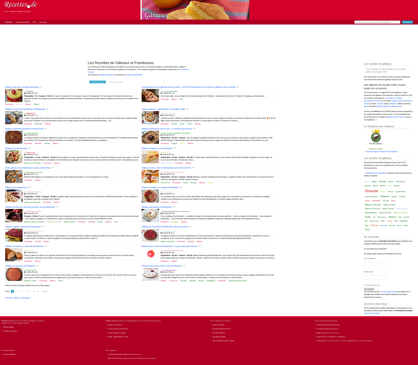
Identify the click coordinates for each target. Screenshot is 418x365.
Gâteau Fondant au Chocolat (34, 222)
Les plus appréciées (116, 82)
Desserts (174, 143)
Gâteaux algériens (383, 106)
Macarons (19, 104)
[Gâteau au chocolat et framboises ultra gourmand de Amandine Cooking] (150, 235)
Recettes (8, 22)
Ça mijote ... (28, 11)
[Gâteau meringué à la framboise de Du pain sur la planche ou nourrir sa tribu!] (150, 215)
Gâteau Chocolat (388, 208)
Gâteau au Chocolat (167, 241)
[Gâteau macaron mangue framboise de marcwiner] (14, 95)
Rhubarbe (38, 143)
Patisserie (192, 280)
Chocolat (91, 222)
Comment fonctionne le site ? (221, 329)
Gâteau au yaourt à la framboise (20, 266)
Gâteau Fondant (69, 222)
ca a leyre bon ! (168, 192)
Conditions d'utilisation (10, 331)
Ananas (391, 181)
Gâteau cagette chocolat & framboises (23, 226)
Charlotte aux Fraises (394, 98)
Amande (47, 143)
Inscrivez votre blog (218, 325)
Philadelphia (211, 280)
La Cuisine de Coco (169, 270)
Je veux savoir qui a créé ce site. (118, 329)
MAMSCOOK (30, 113)
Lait (374, 217)
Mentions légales (8, 327)
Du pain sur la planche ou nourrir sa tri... (176, 211)
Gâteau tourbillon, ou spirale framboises (160, 187)
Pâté (181, 99)
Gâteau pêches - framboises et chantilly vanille (163, 109)
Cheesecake (173, 280)
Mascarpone (382, 217)
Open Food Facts (113, 358)
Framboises (9, 104)
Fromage (183, 280)
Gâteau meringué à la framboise (157, 207)
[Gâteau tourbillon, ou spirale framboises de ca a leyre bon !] (150, 196)
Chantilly (174, 124)
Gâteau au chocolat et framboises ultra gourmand (165, 226)
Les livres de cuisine (323, 329)
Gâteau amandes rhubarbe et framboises (24, 129)
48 (29, 291)
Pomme (374, 225)
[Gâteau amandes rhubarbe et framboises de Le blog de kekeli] (14, 137)
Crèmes (390, 191)
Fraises (367, 200)
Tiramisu (380, 103)
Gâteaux (28, 104)
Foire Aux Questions (218, 333)
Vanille (182, 124)
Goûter (368, 216)
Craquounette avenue (33, 211)
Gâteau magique (166, 163)
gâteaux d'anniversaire (396, 117)
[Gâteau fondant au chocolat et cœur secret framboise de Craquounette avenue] (14, 215)
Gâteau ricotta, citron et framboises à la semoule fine (166, 168)
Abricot (367, 181)
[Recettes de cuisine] (20, 4)
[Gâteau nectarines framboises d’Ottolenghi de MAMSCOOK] (14, 117)
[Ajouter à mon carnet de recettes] (41, 87)
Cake (366, 103)
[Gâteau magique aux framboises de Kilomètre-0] (150, 156)
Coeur (116, 222)
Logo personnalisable (218, 337)
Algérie (374, 181)
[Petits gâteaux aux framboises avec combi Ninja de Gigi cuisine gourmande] (14, 176)
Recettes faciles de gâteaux (376, 173)
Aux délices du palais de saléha (173, 172)
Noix (366, 221)
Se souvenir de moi (372, 285)
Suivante (45, 291)
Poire (366, 225)
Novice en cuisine (376, 148)
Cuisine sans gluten (371, 196)
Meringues (175, 222)
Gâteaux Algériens (400, 212)
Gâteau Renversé (385, 213)
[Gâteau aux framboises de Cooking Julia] (14, 156)
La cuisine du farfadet (170, 91)
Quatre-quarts (397, 100)
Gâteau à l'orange (16, 11)
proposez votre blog (371, 313)
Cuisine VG (320, 337)
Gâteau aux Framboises (32, 163)
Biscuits (201, 280)
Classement (43, 22)
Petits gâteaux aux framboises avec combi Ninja (27, 168)
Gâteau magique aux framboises (157, 148)
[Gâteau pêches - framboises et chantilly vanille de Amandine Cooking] (150, 117)
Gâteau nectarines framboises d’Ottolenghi (25, 109)
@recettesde (118, 337)
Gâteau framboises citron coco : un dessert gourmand (167, 129)
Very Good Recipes (9, 354)
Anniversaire (400, 181)
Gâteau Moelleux (371, 212)
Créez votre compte (389, 291)
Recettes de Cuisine (7, 321)
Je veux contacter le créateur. (117, 333)
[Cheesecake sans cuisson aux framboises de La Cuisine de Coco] (150, 274)
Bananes (368, 186)
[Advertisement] (209, 41)
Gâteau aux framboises (16, 148)
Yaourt (60, 280)
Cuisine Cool (320, 341)
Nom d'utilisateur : (370, 258)
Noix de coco (374, 221)
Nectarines (38, 124)
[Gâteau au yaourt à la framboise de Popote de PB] (14, 274)
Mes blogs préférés (23, 22)
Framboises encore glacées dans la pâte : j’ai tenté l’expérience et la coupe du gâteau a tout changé (188, 87)
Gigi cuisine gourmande (34, 172)
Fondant (100, 222)
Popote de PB (31, 270)
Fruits (393, 200)
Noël (400, 217)
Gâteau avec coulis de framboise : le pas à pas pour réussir (169, 246)
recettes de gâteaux (106, 74)
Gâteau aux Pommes (372, 208)
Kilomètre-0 (167, 152)
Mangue (36, 104)
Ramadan (383, 225)
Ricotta (185, 182)
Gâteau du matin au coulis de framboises (24, 246)
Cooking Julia (30, 152)
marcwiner (29, 91)
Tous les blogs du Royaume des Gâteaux (382, 151)
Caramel (397, 186)
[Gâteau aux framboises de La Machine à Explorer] (14, 196)
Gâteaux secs (396, 106)
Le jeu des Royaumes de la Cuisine (223, 341)
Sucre (399, 225)
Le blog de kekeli (32, 133)
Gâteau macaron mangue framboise (22, 87)
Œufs (383, 221)
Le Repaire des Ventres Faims (173, 250)
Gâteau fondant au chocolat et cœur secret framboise (30, 207)
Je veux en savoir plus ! (115, 325)
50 (38, 291)
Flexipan (394, 196)
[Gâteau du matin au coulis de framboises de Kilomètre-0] (14, 254)
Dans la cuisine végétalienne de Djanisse (177, 133)
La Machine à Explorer (34, 192)
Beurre (375, 185)
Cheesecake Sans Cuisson (237, 280)
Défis (34, 22)
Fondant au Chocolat (54, 222)
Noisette (406, 217)
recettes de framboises (133, 74)
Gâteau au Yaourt (30, 280)
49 (34, 291)
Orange (389, 221)
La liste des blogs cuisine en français (328, 325)
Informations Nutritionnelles (118, 354)
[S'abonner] (25, 91)
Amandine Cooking (169, 113)
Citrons (182, 143)
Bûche (366, 106)
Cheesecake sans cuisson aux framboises (161, 266)
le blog (110, 337)
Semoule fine (165, 182)
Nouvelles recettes (97, 82)
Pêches (189, 124)
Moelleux (393, 103)
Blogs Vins (320, 333)
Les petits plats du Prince (34, 231)
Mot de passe (368, 272)
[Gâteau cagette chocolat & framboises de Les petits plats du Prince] (14, 235)
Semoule (193, 182)
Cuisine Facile (400, 191)
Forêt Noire (407, 100)
